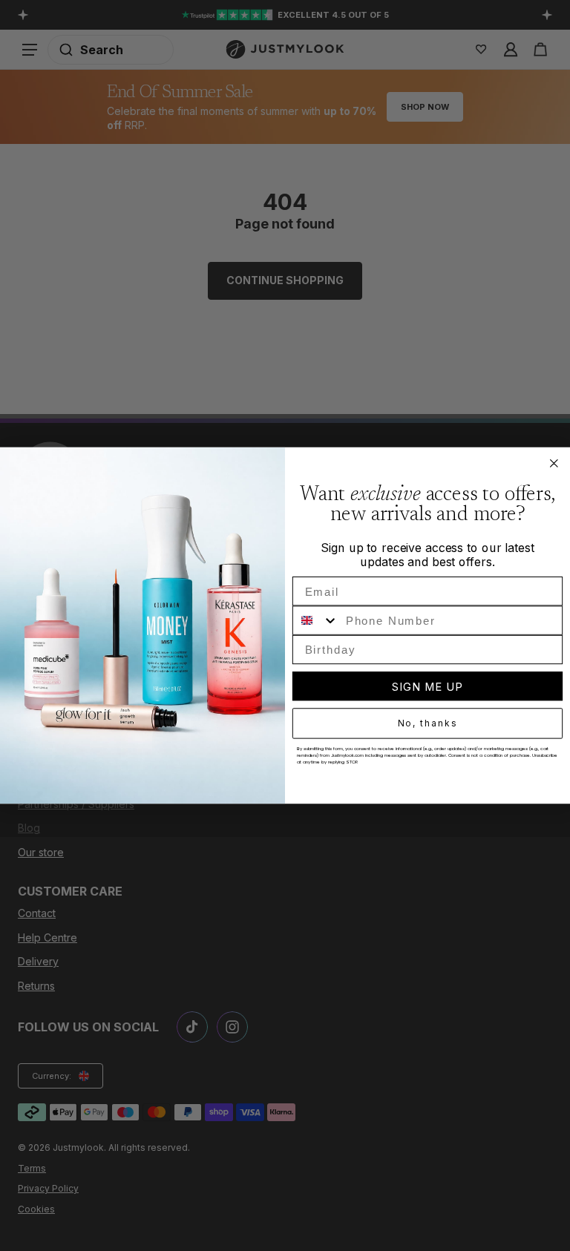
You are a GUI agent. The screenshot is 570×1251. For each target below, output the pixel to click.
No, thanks (428, 723)
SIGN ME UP (427, 687)
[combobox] (315, 620)
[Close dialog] (554, 464)
